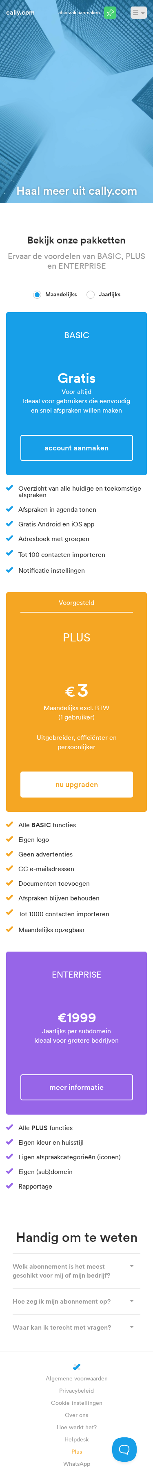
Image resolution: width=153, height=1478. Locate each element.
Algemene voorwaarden (77, 1378)
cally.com (20, 12)
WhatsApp (76, 1463)
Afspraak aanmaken (79, 12)
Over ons (76, 1415)
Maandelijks (61, 294)
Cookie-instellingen (76, 1402)
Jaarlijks (109, 294)
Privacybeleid (76, 1390)
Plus (76, 1451)
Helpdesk (76, 1439)
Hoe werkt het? (77, 1427)
